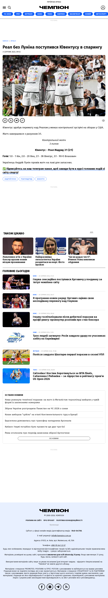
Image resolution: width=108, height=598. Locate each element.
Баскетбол (75, 14)
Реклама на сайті (33, 520)
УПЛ (18, 14)
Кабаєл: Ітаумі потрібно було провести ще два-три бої (35, 426)
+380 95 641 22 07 (58, 545)
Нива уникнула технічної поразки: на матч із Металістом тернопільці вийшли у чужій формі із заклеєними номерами (52, 401)
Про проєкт (48, 520)
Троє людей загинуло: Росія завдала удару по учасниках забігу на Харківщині (69, 337)
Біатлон (61, 14)
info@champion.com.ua (61, 536)
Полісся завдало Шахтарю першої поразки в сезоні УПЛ (68, 354)
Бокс (40, 14)
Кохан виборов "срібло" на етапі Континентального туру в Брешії (41, 414)
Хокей (88, 14)
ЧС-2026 (7, 14)
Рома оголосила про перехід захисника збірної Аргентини (37, 433)
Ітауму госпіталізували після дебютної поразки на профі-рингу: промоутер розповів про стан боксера (66, 318)
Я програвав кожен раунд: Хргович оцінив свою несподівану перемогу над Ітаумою (63, 300)
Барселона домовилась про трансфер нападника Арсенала (38, 420)
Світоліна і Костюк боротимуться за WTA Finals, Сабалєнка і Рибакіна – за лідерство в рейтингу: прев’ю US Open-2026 (68, 376)
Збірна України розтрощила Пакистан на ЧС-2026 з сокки (36, 408)
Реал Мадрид (26, 179)
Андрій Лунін (10, 179)
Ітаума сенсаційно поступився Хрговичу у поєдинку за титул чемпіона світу (67, 281)
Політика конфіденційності (69, 520)
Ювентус (41, 179)
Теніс (49, 14)
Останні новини (14, 395)
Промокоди (54, 525)
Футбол (28, 14)
